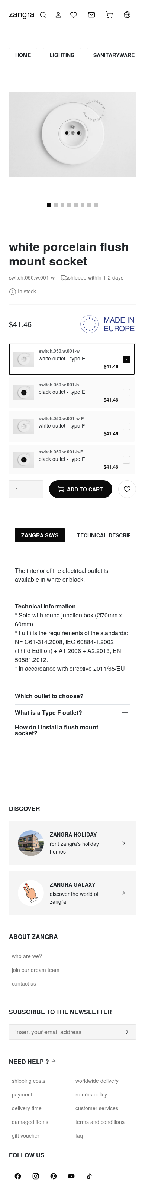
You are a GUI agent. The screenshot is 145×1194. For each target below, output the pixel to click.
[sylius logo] (21, 14)
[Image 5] (56, 205)
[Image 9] (82, 205)
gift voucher (25, 1135)
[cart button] (109, 15)
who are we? (27, 956)
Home (23, 55)
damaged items (30, 1121)
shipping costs (28, 1080)
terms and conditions (100, 1121)
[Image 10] (89, 205)
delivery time (27, 1108)
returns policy (91, 1094)
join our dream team (35, 969)
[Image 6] (62, 205)
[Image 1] (49, 205)
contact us (24, 983)
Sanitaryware (114, 55)
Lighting (62, 55)
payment (22, 1094)
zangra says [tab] (39, 535)
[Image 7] (69, 205)
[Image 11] (96, 205)
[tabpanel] (72, 643)
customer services (96, 1108)
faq (79, 1135)
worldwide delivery (97, 1080)
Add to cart (85, 489)
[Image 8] (76, 205)
